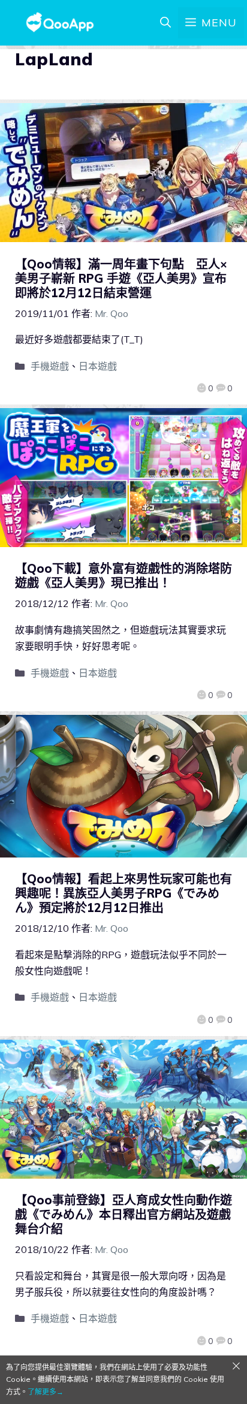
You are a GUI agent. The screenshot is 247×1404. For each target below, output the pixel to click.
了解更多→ (46, 1391)
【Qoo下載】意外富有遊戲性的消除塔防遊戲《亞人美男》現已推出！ (123, 575)
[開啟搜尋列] (165, 22)
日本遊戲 (98, 366)
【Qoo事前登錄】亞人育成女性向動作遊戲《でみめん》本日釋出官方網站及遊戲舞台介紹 (123, 1214)
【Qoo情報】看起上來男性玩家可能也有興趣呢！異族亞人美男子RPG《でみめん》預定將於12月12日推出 (123, 893)
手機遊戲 (50, 366)
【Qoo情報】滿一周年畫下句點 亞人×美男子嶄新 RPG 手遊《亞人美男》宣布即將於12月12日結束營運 (121, 278)
